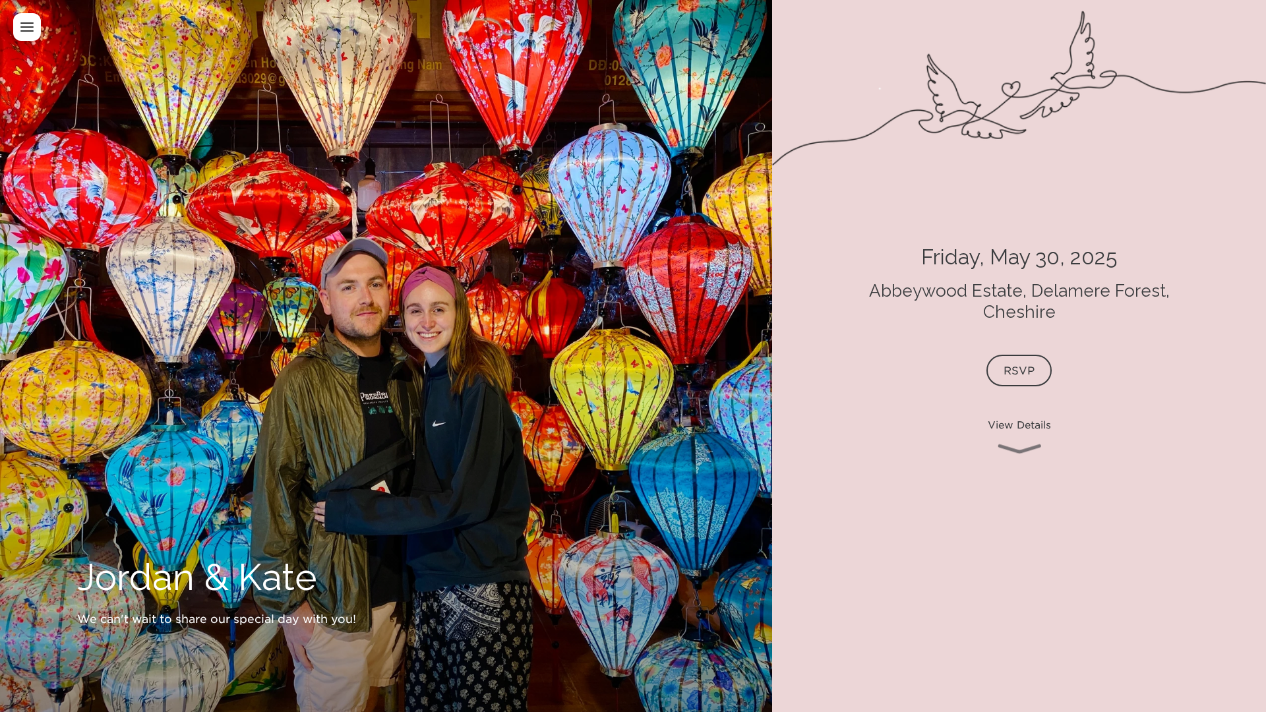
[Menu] (27, 27)
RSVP (1019, 369)
